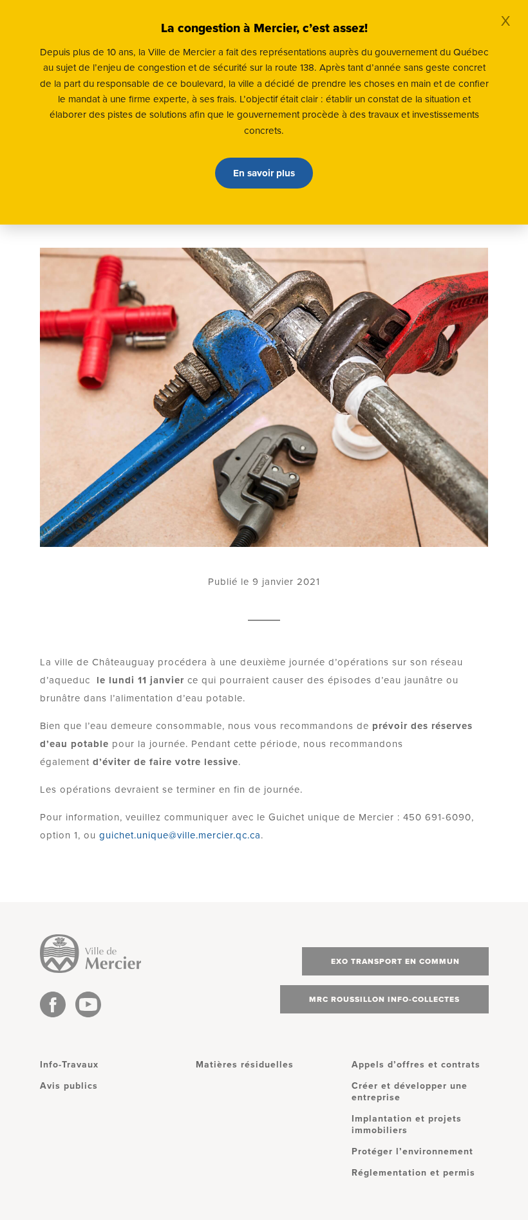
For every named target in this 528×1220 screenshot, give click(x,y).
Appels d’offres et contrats (416, 1064)
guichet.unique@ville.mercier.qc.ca (180, 835)
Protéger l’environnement (412, 1151)
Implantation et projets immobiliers (407, 1124)
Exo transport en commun (395, 961)
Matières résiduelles (245, 1064)
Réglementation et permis (413, 1172)
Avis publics (69, 1085)
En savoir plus (264, 173)
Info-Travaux (69, 1064)
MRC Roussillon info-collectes (384, 999)
